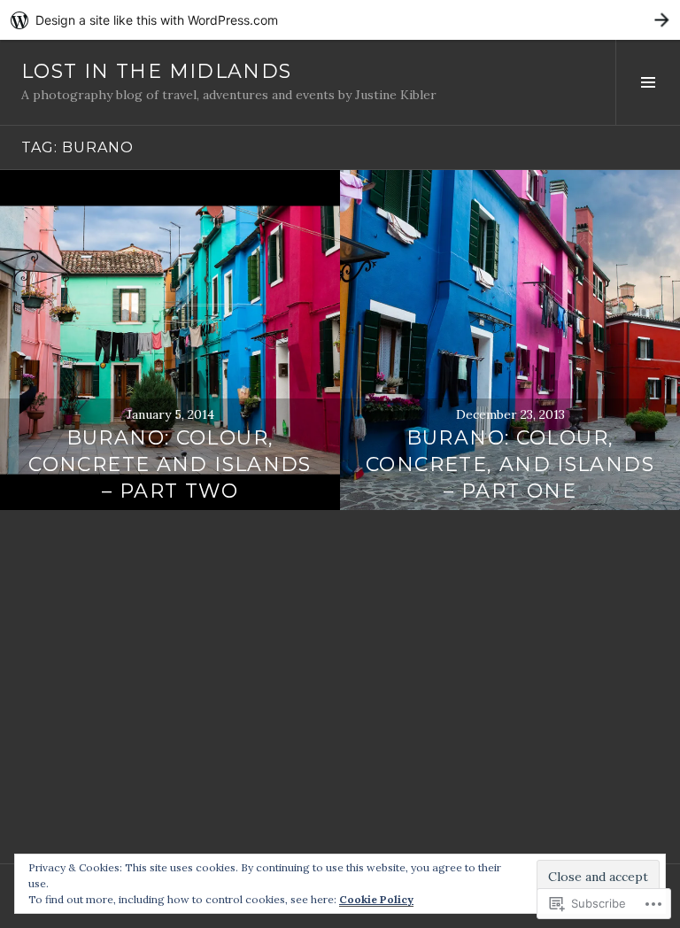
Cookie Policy (376, 899)
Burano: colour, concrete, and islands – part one (510, 464)
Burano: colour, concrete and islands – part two (170, 464)
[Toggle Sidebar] (647, 82)
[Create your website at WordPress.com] (340, 20)
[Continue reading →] (170, 340)
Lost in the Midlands (156, 71)
